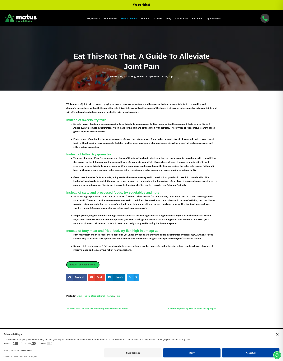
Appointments (214, 18)
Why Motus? (93, 18)
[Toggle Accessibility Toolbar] (277, 355)
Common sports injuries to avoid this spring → (192, 308)
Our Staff (145, 18)
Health (140, 76)
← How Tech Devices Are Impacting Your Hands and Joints (97, 308)
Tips (171, 76)
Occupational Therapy (156, 76)
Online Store (181, 18)
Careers (158, 18)
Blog (168, 18)
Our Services (110, 18)
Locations (197, 18)
